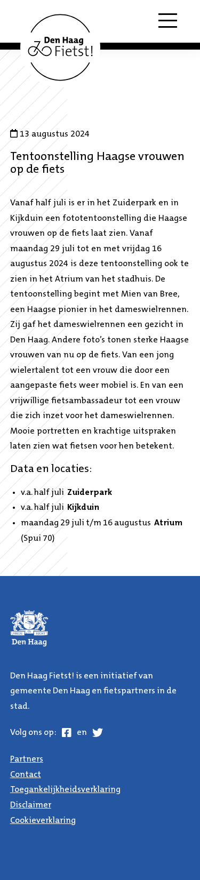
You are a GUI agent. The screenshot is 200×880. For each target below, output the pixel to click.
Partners (26, 759)
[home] (60, 47)
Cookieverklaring (43, 821)
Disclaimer (30, 805)
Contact (25, 775)
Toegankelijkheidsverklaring (65, 790)
